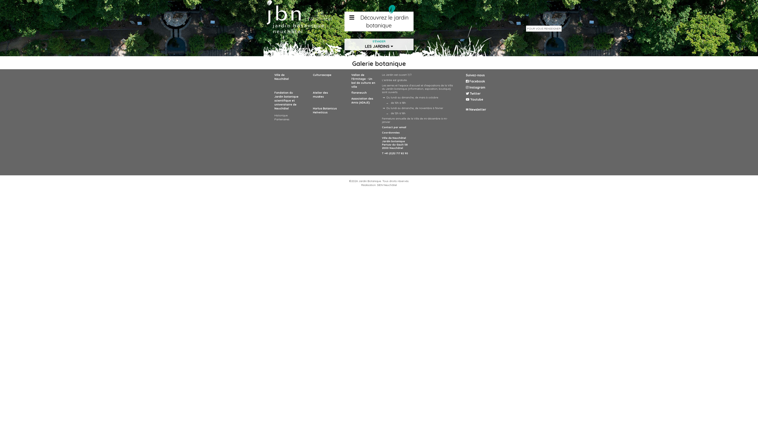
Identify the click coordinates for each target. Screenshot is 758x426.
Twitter (475, 93)
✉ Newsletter (476, 109)
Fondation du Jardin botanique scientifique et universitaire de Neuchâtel (286, 100)
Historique (281, 115)
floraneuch (359, 92)
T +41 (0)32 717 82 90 (395, 153)
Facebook (477, 81)
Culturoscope (322, 75)
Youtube (476, 99)
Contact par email (394, 127)
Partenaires (281, 119)
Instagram (477, 87)
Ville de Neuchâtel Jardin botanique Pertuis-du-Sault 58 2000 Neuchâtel (395, 142)
